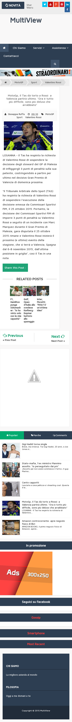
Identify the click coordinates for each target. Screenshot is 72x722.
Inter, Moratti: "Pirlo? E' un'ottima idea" (42, 305)
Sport (34, 82)
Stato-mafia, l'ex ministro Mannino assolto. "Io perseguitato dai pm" (41, 465)
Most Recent (36, 644)
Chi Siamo (19, 47)
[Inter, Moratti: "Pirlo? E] (42, 291)
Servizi (38, 47)
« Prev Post (9, 339)
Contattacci (11, 55)
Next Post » (58, 340)
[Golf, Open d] (29, 291)
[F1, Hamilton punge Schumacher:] (16, 291)
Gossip (36, 617)
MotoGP (19, 82)
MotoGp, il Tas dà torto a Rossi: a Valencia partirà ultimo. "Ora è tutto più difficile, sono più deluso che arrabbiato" (44, 504)
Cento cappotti (30, 482)
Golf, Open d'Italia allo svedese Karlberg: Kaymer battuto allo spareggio (29, 310)
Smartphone (36, 633)
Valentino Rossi (53, 82)
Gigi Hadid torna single (34, 444)
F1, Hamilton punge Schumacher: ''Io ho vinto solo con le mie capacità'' (15, 309)
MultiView (26, 20)
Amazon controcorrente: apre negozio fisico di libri (43, 522)
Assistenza (59, 47)
